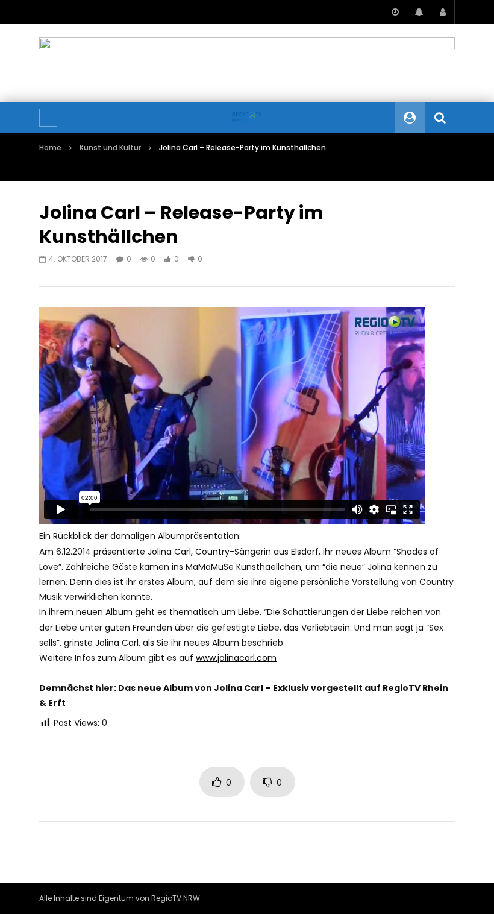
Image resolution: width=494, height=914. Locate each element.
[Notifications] (419, 12)
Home (50, 147)
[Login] (443, 12)
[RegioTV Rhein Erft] (247, 118)
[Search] (440, 117)
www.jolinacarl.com (236, 658)
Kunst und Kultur (110, 147)
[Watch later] (395, 12)
